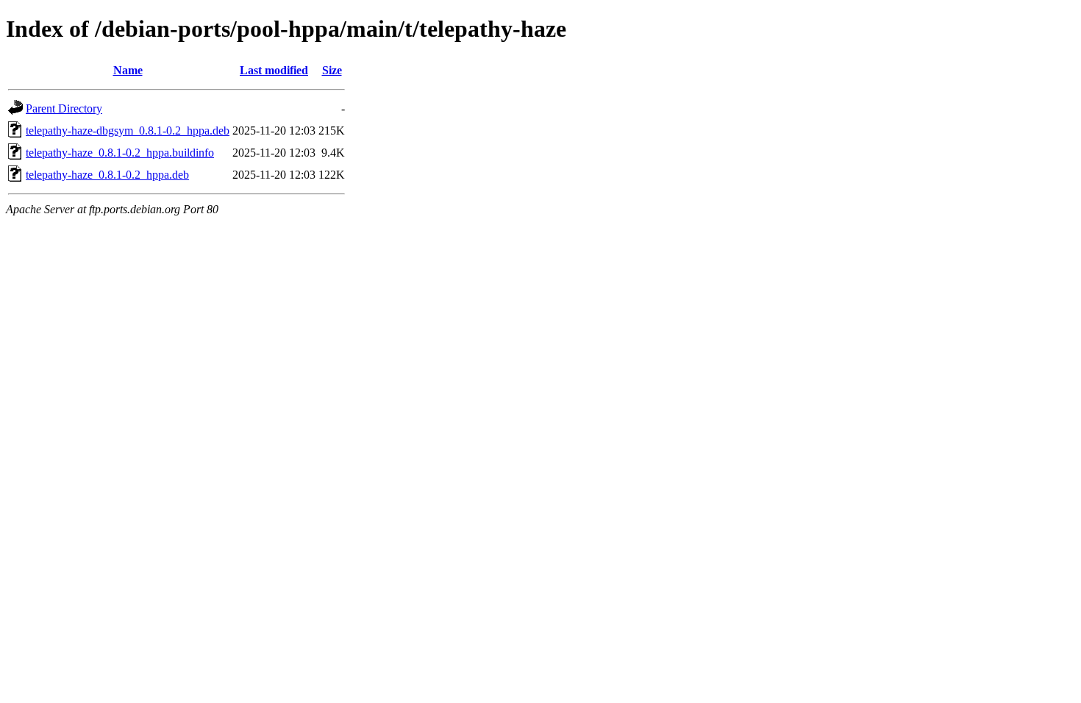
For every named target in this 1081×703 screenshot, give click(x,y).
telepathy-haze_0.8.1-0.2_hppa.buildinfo (120, 152)
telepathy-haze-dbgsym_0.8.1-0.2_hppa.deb (127, 130)
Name (128, 70)
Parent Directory (64, 108)
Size (332, 70)
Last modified (274, 70)
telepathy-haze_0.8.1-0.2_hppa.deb (107, 174)
